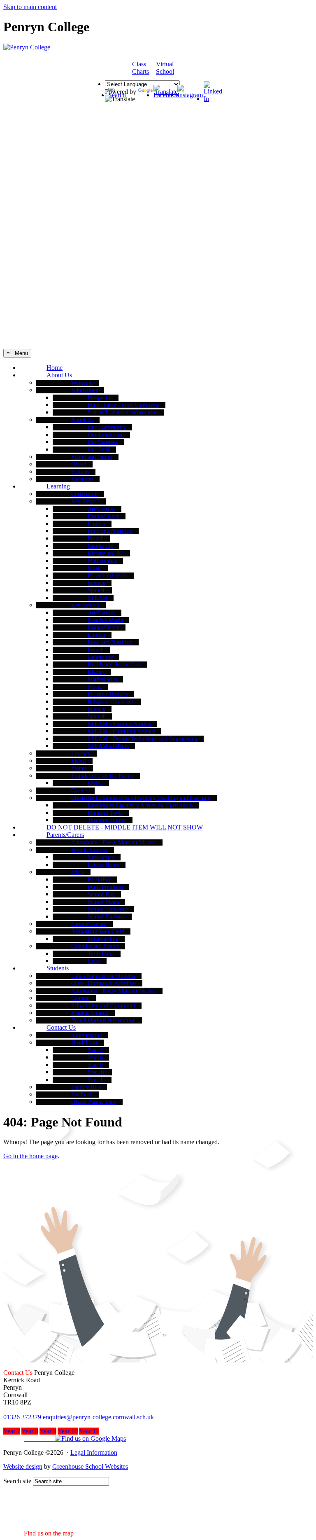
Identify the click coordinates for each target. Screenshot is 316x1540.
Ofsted (78, 464)
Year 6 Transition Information (123, 412)
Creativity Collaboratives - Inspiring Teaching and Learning (141, 798)
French (96, 538)
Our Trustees (103, 442)
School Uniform (106, 917)
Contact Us (61, 1027)
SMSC (95, 783)
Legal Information (93, 1452)
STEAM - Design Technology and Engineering (143, 739)
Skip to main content (30, 6)
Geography (100, 546)
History (96, 672)
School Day (101, 894)
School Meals (103, 902)
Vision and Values (91, 457)
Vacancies (82, 479)
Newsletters (101, 857)
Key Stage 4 (85, 605)
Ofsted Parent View (93, 1102)
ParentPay (99, 879)
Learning (58, 486)
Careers (79, 791)
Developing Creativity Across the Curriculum (140, 805)
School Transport (108, 909)
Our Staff (99, 449)
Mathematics (102, 561)
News (94, 961)
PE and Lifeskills (108, 576)
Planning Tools (105, 813)
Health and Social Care (114, 664)
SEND (78, 761)
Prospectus (100, 398)
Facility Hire (86, 1087)
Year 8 (95, 1057)
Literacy (81, 753)
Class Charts (140, 68)
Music (95, 568)
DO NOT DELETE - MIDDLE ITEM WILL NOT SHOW (124, 827)
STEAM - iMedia (108, 746)
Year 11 (96, 1080)
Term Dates (101, 954)
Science (96, 583)
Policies (80, 472)
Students (57, 968)
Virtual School (165, 68)
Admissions (84, 390)
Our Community (107, 427)
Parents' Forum (89, 924)
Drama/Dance (103, 516)
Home (54, 367)
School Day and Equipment (103, 1006)
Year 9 (95, 1065)
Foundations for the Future (102, 776)
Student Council (90, 1013)
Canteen (80, 998)
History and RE (106, 553)
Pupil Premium (105, 887)
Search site (17, 1480)
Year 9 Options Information (103, 1020)
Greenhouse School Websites (90, 1466)
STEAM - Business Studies (119, 724)
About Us (59, 375)
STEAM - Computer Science (121, 731)
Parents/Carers (65, 834)
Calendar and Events (95, 946)
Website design (22, 1466)
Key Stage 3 (85, 501)
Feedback (82, 1094)
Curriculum (84, 494)
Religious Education (111, 702)
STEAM (97, 598)
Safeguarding (103, 939)
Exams (79, 768)
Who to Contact (89, 850)
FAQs (77, 872)
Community (199, 68)
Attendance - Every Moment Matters (113, 842)
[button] (64, 1438)
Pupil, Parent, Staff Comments (123, 405)
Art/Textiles (101, 509)
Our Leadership (106, 435)
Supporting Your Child (97, 931)
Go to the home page (30, 1155)
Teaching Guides (107, 820)
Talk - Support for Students (103, 976)
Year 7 (95, 1050)
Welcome (82, 383)
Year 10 (97, 1072)
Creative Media (105, 620)
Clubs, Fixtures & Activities (103, 983)
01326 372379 (22, 1417)
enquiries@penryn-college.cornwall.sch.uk (98, 1417)
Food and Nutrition (110, 531)
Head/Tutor (84, 1043)
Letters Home (103, 865)
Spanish (97, 590)
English (96, 524)
